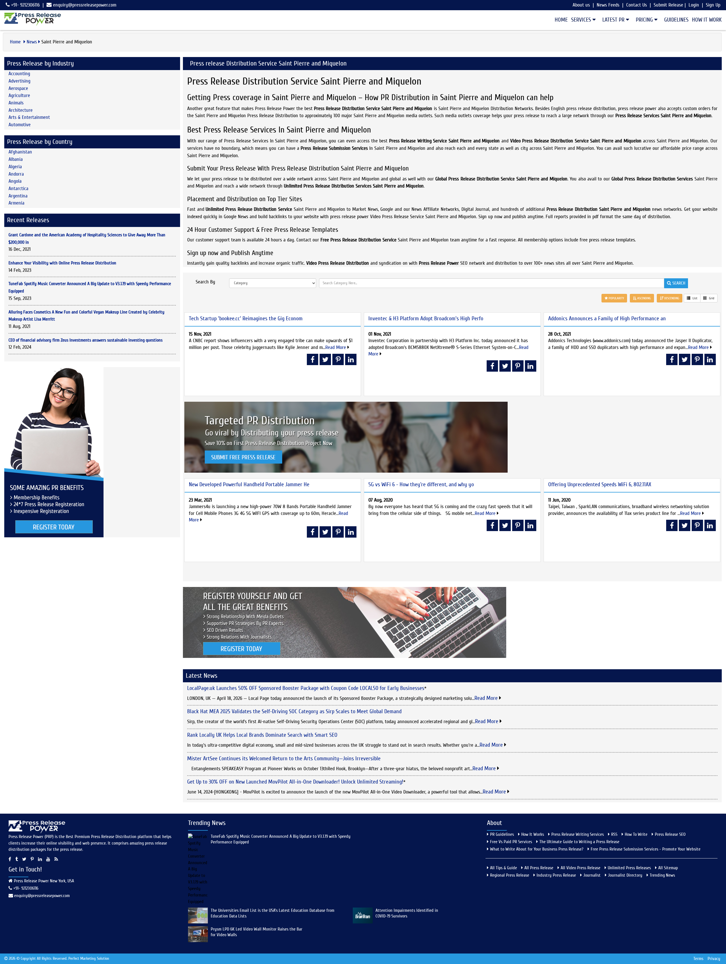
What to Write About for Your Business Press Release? (536, 849)
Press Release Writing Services (577, 834)
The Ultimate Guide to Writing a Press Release (579, 841)
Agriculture (19, 95)
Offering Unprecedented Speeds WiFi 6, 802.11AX (599, 484)
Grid (711, 298)
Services (581, 19)
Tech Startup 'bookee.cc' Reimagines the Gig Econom (246, 318)
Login (694, 5)
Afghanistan (20, 152)
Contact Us (636, 5)
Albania (16, 159)
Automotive (20, 125)
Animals (16, 103)
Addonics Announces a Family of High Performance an (607, 318)
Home (561, 19)
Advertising (19, 81)
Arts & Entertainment (29, 117)
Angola (15, 181)
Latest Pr (614, 19)
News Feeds (608, 5)
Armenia (16, 203)
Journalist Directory (625, 875)
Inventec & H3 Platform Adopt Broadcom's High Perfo (425, 318)
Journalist (592, 875)
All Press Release (538, 867)
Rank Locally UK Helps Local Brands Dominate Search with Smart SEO (262, 735)
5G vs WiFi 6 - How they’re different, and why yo (421, 484)
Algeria (15, 167)
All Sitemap (668, 867)
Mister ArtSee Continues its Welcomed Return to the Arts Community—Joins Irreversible (284, 758)
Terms (698, 958)
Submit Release (668, 5)
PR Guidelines (502, 834)
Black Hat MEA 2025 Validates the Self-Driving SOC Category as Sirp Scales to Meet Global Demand (294, 711)
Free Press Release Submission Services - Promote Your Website (645, 849)
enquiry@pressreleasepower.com (84, 5)
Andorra (16, 174)
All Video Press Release (580, 867)
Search (678, 283)
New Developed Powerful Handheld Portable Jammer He (249, 484)
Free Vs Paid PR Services (511, 841)
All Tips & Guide (503, 867)
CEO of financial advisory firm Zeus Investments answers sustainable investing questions (85, 340)
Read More (336, 347)
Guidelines (676, 19)
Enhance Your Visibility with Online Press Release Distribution (62, 263)
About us (581, 5)
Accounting (19, 74)
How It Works (532, 834)
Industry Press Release (556, 875)
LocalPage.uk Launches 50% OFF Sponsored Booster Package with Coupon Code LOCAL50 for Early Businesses (305, 688)
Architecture (21, 110)
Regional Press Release (509, 875)
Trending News (662, 875)
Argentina (18, 196)
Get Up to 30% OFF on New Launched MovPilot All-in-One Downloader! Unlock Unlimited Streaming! (295, 781)
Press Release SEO (670, 834)
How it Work (707, 19)
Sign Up (713, 5)
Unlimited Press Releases (629, 867)
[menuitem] (559, 20)
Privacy (714, 958)
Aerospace (18, 88)
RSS (614, 834)
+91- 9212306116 (25, 5)
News (32, 42)
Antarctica (18, 188)
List (694, 298)
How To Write (636, 834)
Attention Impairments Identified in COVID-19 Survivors (406, 913)
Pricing (645, 19)
